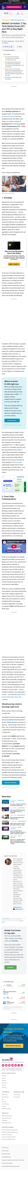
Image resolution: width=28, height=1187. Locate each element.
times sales (18, 462)
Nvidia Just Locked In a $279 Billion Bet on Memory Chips (17, 824)
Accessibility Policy (6, 1157)
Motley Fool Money (6, 1108)
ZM (19, 126)
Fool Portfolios (5, 1104)
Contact (4, 1085)
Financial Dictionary (6, 1122)
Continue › (10, 967)
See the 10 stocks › (11, 782)
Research (4, 1080)
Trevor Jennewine (9, 41)
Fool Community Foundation (9, 1136)
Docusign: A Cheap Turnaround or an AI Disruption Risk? (18, 804)
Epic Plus (4, 1101)
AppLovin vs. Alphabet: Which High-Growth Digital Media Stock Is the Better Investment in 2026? (17, 841)
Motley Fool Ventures (7, 1134)
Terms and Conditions (7, 1163)
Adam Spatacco (22, 821)
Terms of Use (5, 1147)
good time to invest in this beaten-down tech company (14, 697)
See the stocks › (12, 420)
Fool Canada (17, 1097)
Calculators (4, 1120)
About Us (4, 1075)
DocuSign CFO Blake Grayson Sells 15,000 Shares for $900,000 (17, 811)
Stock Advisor (5, 1097)
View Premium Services (13, 1046)
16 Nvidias (14, 941)
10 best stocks (11, 722)
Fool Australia (17, 1094)
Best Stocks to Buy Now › (14, 7)
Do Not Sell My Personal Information (11, 1166)
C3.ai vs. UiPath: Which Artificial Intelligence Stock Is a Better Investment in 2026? (18, 832)
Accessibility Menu (14, 1)
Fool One (4, 1106)
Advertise (4, 1087)
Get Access (5, 994)
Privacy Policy (5, 1150)
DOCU (11, 124)
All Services (5, 1094)
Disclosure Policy (6, 1153)
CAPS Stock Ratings (7, 1115)
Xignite (13, 1069)
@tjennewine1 (19, 909)
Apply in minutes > (14, 264)
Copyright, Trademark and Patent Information (13, 1160)
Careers (4, 1078)
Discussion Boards (6, 1118)
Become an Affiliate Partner (8, 1139)
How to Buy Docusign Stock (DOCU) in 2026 (17, 818)
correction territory (9, 116)
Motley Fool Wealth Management (10, 1132)
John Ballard (21, 807)
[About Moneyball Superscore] (12, 485)
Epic (3, 1099)
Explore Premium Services (17, 20)
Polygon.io (19, 1069)
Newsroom (4, 1082)
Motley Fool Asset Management (10, 1129)
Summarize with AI (9, 50)
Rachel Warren (21, 815)
